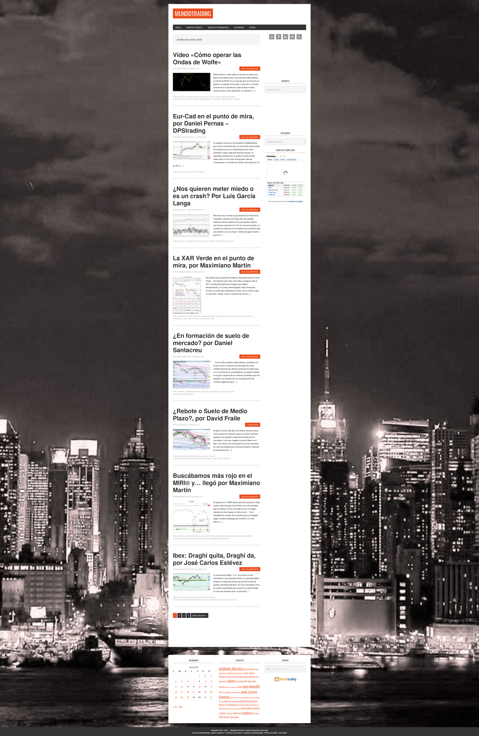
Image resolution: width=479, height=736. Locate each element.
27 (188, 697)
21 (194, 692)
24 (211, 692)
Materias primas (228, 97)
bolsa (230, 673)
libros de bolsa (234, 697)
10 (211, 681)
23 (205, 692)
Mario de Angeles (231, 701)
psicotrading (247, 708)
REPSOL (256, 708)
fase (250, 681)
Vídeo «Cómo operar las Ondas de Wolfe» (207, 58)
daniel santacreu (232, 676)
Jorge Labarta (235, 692)
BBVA (256, 669)
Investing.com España (295, 201)
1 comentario (252, 425)
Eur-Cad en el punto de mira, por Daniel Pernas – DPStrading (213, 123)
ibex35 (190, 318)
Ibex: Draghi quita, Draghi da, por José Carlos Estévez (214, 559)
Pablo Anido (223, 708)
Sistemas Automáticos (243, 316)
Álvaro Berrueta (231, 716)
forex (239, 686)
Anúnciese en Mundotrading (253, 733)
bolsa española (237, 673)
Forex (218, 97)
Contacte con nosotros (234, 733)
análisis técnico (195, 458)
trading (236, 99)
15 (199, 686)
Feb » (181, 706)
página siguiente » (199, 616)
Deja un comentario (249, 68)
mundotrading (232, 704)
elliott (206, 600)
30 (205, 697)
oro (258, 705)
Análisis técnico (208, 97)
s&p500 (222, 713)
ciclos (245, 672)
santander (205, 318)
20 (188, 692)
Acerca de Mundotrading (201, 733)
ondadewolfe (205, 99)
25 (176, 697)
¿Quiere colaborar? (218, 733)
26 (182, 697)
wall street (255, 713)
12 (182, 686)
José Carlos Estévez (228, 600)
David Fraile (208, 458)
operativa (216, 99)
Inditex (227, 692)
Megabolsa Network (238, 730)
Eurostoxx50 (241, 681)
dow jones (192, 538)
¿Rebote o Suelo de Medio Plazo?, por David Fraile (210, 414)
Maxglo (197, 318)
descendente (249, 676)
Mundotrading (193, 13)
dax (241, 676)
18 (176, 692)
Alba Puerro (193, 99)
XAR (212, 318)
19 (182, 692)
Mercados (229, 241)
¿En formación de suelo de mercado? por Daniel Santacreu (211, 342)
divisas (257, 677)
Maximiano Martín (218, 538)
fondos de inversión (231, 687)
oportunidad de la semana (247, 705)
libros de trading (244, 697)
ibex (215, 458)
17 (211, 686)
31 (211, 697)
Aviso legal (283, 733)
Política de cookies (271, 733)
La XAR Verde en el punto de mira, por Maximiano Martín (213, 261)
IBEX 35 (222, 692)
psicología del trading (234, 708)
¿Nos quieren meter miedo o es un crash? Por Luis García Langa (214, 195)
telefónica (237, 713)
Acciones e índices (193, 97)
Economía (220, 241)
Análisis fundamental (210, 391)
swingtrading (227, 99)
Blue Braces (223, 673)
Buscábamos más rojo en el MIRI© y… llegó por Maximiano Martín (216, 482)
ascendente (249, 669)
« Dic (175, 706)
